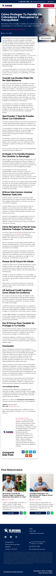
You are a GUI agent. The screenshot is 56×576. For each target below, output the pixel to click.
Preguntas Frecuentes (36, 533)
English (51, 1)
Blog (30, 528)
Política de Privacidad (12, 544)
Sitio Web (32, 531)
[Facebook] (5, 537)
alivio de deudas (16, 234)
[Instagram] (16, 537)
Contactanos (9, 542)
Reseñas (8, 547)
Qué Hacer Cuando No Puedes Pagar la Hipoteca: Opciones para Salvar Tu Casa (14, 495)
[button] (38, 5)
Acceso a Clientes (11, 549)
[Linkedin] (11, 537)
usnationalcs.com (14, 406)
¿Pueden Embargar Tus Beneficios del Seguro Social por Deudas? (41, 495)
